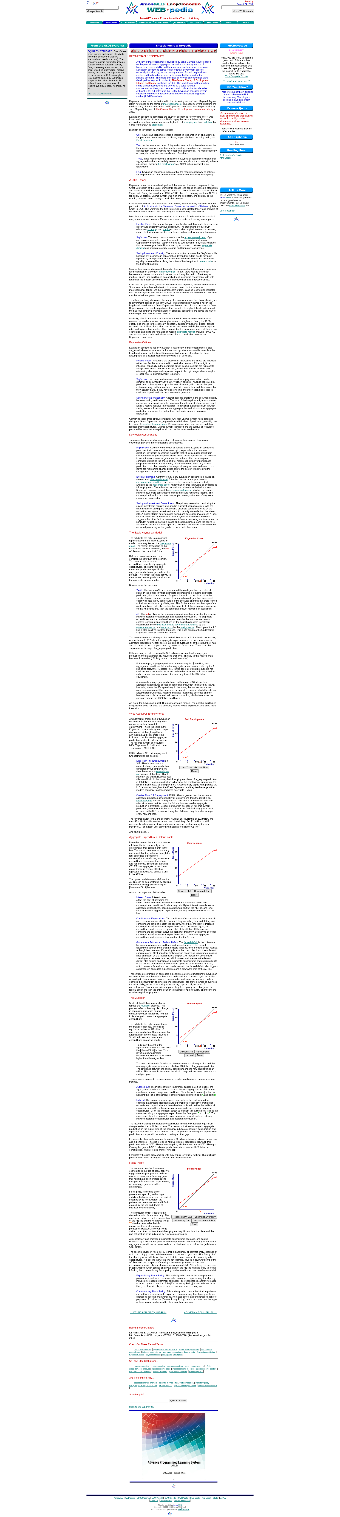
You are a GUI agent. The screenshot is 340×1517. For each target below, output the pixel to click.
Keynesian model (153, 1355)
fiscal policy (167, 1355)
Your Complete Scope (236, 76)
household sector (161, 484)
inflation (208, 122)
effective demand (159, 479)
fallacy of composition (184, 1383)
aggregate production (195, 237)
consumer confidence (207, 1385)
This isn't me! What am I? (236, 81)
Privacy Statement (182, 1500)
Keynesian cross (136, 1355)
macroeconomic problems (178, 1366)
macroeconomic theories (183, 1369)
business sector (165, 624)
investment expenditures (154, 424)
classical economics (142, 1349)
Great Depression (145, 140)
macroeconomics (172, 104)
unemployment (191, 122)
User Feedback (237, 205)
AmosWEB (118, 1498)
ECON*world (157, 1498)
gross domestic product (139, 1369)
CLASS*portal (170, 1498)
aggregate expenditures (189, 1349)
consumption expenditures (149, 482)
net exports (167, 627)
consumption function (180, 490)
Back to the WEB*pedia (141, 1406)
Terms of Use (166, 1500)
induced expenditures (151, 1352)
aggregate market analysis (145, 1383)
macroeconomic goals (161, 1369)
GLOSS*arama (143, 1498)
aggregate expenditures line (165, 1349)
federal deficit (191, 942)
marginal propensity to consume (143, 1385)
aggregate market (186, 331)
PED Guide (195, 1498)
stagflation (157, 124)
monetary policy (202, 1383)
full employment (166, 164)
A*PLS (223, 1498)
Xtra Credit (225, 157)
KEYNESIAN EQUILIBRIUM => (200, 1312)
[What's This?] (236, 53)
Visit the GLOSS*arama (100, 93)
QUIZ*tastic (183, 1498)
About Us (154, 1500)
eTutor (216, 1498)
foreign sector (187, 627)
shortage (152, 229)
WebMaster (183, 1509)
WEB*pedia (130, 1498)
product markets (160, 1371)
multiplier (145, 1005)
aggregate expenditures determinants (179, 1352)
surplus (166, 229)
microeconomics (167, 271)
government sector (145, 627)
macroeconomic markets (140, 1371)
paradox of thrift (165, 1385)
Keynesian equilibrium (206, 1352)
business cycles (158, 1366)
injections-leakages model (185, 1385)
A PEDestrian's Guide (231, 155)
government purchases (186, 624)
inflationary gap (144, 800)
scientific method (166, 1383)
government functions (178, 1371)
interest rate (206, 261)
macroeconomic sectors (206, 1369)
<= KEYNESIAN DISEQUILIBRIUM (148, 1312)
